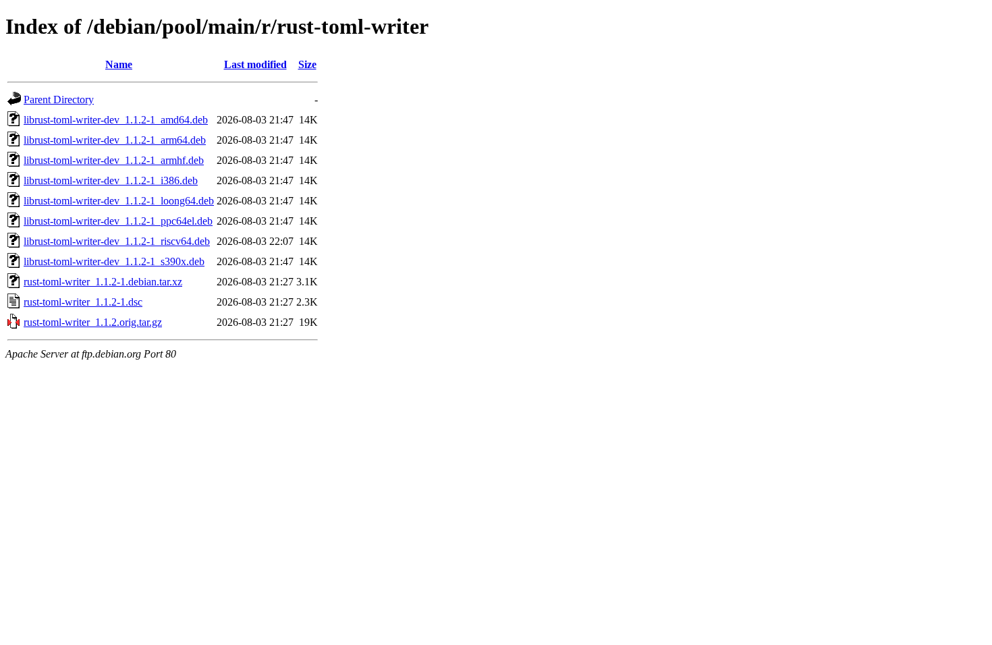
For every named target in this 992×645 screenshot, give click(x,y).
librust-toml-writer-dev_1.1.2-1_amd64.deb (116, 119)
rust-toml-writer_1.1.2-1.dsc (83, 302)
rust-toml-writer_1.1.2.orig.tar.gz (93, 322)
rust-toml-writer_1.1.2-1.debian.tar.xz (103, 281)
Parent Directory (59, 99)
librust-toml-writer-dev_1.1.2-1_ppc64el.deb (118, 221)
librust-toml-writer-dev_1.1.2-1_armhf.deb (114, 160)
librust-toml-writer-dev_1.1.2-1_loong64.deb (119, 200)
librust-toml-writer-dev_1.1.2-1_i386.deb (111, 180)
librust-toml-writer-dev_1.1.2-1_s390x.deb (114, 261)
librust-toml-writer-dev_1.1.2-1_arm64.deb (115, 140)
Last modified (255, 64)
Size (307, 64)
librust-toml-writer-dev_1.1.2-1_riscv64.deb (117, 241)
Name (118, 64)
